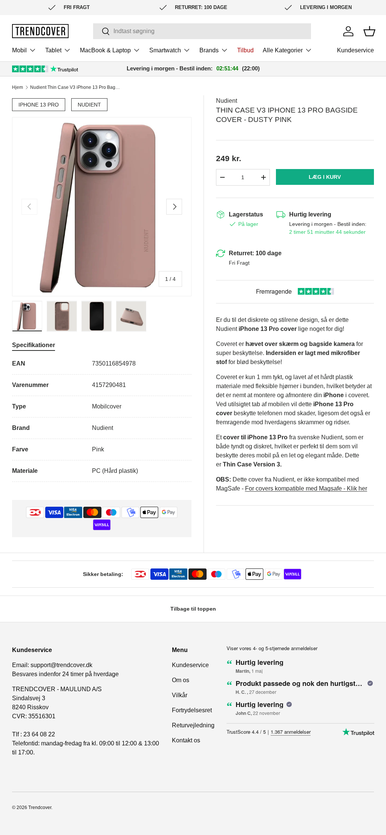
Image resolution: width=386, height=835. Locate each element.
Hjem (17, 87)
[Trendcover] (40, 31)
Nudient (89, 105)
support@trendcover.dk (61, 665)
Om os (180, 680)
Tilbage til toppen (193, 609)
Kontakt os (186, 740)
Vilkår (179, 695)
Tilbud (245, 50)
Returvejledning (193, 725)
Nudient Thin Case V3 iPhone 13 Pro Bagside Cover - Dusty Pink (75, 87)
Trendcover (39, 807)
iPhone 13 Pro (38, 105)
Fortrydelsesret (192, 710)
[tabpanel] (101, 420)
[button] (369, 31)
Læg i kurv (325, 177)
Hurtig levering (310, 214)
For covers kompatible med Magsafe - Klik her (306, 488)
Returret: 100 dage (255, 253)
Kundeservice (355, 50)
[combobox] (202, 31)
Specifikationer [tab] (33, 345)
